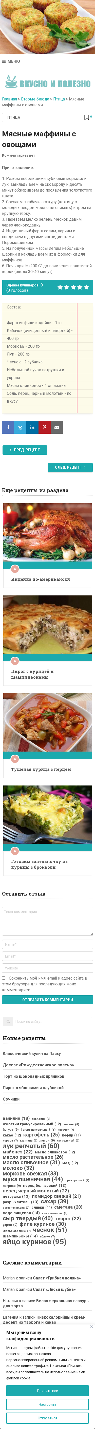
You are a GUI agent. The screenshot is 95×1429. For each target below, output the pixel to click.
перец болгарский (44, 1185)
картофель (41, 1134)
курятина (28, 1140)
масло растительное (33, 1157)
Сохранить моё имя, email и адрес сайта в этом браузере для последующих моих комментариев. (44, 984)
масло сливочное (31, 1162)
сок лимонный (54, 1213)
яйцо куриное (35, 1241)
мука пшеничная (33, 1179)
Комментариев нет (18, 155)
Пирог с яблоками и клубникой (33, 1087)
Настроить (47, 1404)
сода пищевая (21, 1213)
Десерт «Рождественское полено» (38, 1065)
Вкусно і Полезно (47, 79)
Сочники (11, 1099)
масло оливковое (55, 1152)
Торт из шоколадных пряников (33, 1076)
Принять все (47, 1391)
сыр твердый (28, 1218)
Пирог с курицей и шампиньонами (32, 674)
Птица (59, 99)
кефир (71, 1135)
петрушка (16, 1196)
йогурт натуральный (38, 1129)
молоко (18, 1168)
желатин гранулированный (32, 1124)
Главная (9, 99)
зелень (71, 1124)
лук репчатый (31, 1145)
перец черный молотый (36, 1190)
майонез (18, 1151)
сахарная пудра (16, 1207)
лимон (47, 1140)
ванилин (16, 1118)
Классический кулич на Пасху (32, 1053)
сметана (68, 1207)
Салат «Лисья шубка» (54, 1289)
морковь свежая (30, 1173)
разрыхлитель (21, 1202)
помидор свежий (56, 1196)
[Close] (91, 1327)
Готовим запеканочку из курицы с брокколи (39, 864)
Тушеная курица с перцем (41, 769)
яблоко (47, 1236)
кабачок (66, 1129)
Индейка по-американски (40, 579)
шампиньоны (20, 1236)
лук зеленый (68, 1140)
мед (70, 1163)
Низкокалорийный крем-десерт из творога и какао (44, 1320)
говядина (41, 1119)
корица (10, 1140)
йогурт (10, 1129)
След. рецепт (68, 467)
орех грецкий (77, 1180)
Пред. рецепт (26, 450)
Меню (14, 61)
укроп (10, 1225)
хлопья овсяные (17, 1231)
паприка (12, 1186)
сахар (54, 1201)
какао (12, 1135)
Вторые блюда (35, 99)
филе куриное (43, 1224)
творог (68, 1218)
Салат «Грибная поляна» (57, 1278)
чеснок (50, 1229)
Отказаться (47, 1418)
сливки (42, 1207)
